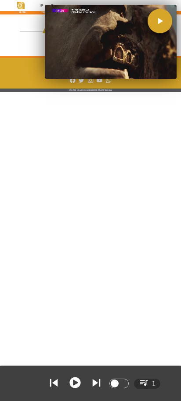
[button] (160, 21)
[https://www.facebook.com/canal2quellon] (72, 83)
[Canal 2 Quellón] (41, 6)
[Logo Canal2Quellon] (21, 8)
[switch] (119, 383)
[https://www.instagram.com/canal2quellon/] (90, 83)
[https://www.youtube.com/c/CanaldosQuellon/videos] (99, 83)
